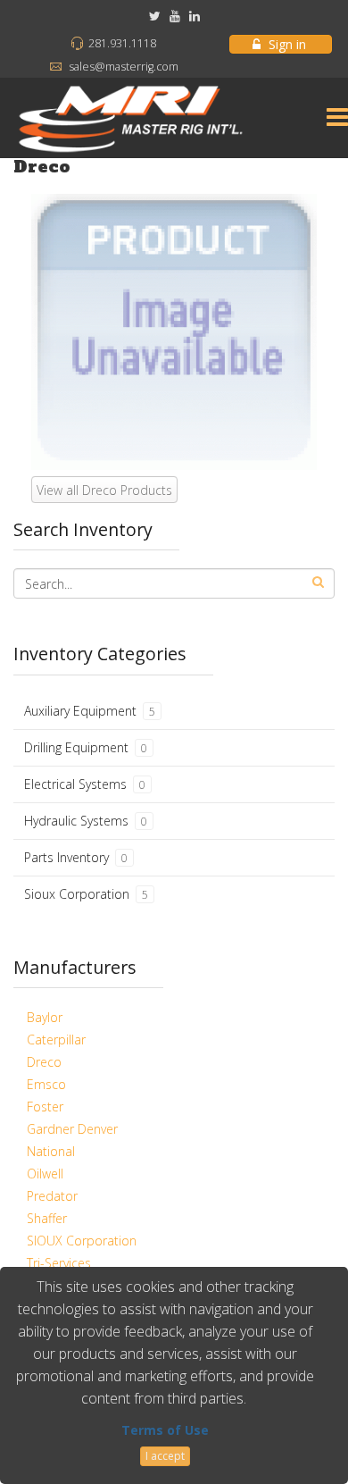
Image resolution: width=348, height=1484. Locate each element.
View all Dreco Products (104, 490)
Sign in (287, 44)
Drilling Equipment (85, 747)
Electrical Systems (84, 784)
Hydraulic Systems (85, 820)
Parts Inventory (76, 857)
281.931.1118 (122, 43)
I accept (165, 1455)
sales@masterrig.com (123, 66)
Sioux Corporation (86, 893)
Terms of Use (165, 1429)
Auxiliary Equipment (89, 710)
